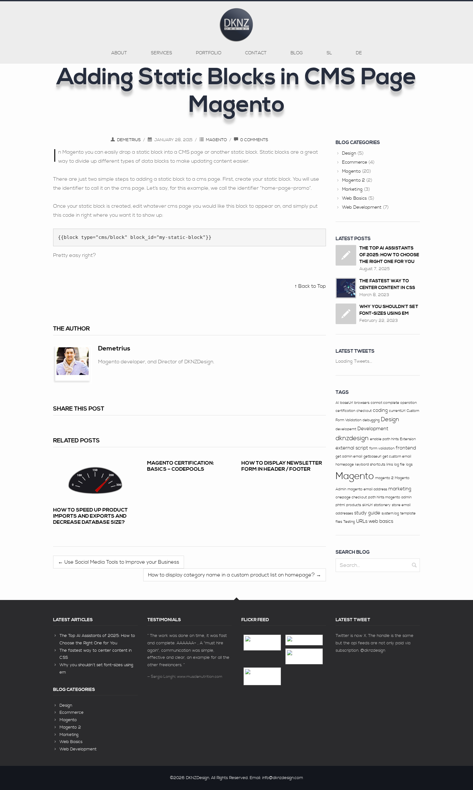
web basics (381, 521)
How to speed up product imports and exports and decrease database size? (90, 516)
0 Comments (254, 139)
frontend (406, 448)
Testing (349, 522)
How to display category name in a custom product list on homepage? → (234, 575)
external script (352, 448)
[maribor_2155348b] (262, 642)
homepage (345, 464)
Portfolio (208, 53)
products (353, 505)
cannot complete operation (394, 403)
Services (161, 53)
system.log (390, 513)
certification (345, 411)
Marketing (352, 189)
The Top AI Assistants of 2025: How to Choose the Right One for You (389, 255)
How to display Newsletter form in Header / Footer (281, 466)
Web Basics (354, 198)
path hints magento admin (390, 497)
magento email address (367, 489)
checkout (364, 411)
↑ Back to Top (310, 286)
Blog (297, 53)
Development (372, 429)
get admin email (349, 456)
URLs (361, 521)
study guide (367, 513)
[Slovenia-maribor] (262, 676)
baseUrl (346, 403)
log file (399, 464)
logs (409, 464)
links (389, 464)
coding (380, 410)
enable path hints (384, 439)
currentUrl (397, 411)
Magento (216, 139)
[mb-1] (304, 640)
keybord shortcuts (370, 464)
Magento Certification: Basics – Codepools (180, 466)
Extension (408, 439)
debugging (371, 420)
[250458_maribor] (304, 656)
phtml (340, 505)
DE (359, 53)
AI (337, 403)
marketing (399, 489)
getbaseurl (372, 456)
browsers (361, 403)
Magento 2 (353, 180)
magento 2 (384, 478)
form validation (381, 448)
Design (349, 153)
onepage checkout (351, 497)
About (119, 53)
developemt (346, 429)
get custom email (397, 456)
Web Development (362, 207)
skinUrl (367, 505)
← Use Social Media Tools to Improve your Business (118, 562)
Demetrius (129, 139)
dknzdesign (352, 438)
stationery (382, 505)
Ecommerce (354, 162)
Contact (256, 53)
